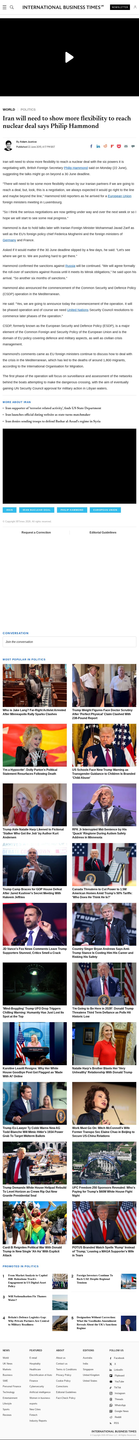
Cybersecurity (37, 1386)
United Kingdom (91, 1375)
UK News (7, 1363)
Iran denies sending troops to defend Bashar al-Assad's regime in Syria (52, 421)
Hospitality (35, 1363)
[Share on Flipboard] (112, 146)
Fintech (33, 1415)
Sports (6, 1409)
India (85, 1363)
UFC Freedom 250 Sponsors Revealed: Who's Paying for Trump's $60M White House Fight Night (103, 1191)
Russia (70, 266)
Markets (7, 1369)
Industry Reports (38, 1420)
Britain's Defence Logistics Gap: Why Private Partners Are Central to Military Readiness (28, 1321)
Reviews (7, 1415)
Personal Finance (12, 1386)
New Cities (35, 1409)
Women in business (40, 1398)
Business (7, 1375)
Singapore (88, 1369)
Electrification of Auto (41, 1375)
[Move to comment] (133, 146)
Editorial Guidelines (103, 532)
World (6, 1358)
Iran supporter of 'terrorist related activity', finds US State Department (53, 408)
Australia (87, 1358)
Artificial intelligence (40, 1392)
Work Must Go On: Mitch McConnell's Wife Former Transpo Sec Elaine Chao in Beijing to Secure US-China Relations (103, 1131)
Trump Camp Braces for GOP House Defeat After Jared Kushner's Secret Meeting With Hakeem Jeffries (32, 893)
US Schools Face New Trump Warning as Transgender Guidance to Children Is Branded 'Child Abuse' (103, 773)
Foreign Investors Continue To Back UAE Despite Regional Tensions (95, 1279)
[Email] (126, 146)
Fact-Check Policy (65, 1398)
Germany (9, 240)
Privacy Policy (63, 1375)
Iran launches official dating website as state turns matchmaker (47, 415)
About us (61, 1358)
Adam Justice (28, 141)
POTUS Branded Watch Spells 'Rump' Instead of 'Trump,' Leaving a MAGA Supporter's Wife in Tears (103, 1251)
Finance (34, 1380)
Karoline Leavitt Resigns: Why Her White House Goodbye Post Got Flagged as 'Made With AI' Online (33, 1072)
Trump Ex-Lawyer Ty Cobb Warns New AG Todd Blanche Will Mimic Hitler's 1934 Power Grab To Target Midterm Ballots (33, 1131)
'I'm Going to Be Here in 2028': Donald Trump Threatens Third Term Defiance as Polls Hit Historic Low (103, 1012)
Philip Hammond (76, 168)
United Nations (78, 310)
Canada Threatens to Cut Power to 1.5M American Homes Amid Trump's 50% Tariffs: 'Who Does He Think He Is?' (102, 893)
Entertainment (10, 1398)
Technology (9, 1392)
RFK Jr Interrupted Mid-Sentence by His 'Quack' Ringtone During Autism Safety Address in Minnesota (99, 833)
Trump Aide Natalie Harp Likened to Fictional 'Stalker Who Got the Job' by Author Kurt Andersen (33, 833)
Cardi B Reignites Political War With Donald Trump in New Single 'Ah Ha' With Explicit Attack (32, 1251)
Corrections (62, 1386)
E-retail (33, 1358)
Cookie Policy (63, 1380)
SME (5, 1380)
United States (90, 1380)
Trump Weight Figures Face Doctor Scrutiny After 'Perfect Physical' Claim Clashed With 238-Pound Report (102, 714)
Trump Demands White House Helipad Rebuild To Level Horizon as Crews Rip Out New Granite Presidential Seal (34, 1191)
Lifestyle (7, 1403)
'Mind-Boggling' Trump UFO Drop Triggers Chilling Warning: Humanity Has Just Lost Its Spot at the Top (33, 1012)
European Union (119, 196)
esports (33, 1403)
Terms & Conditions (66, 1369)
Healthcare (35, 1369)
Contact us (62, 1363)
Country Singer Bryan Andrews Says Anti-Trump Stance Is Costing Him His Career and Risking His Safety (102, 952)
